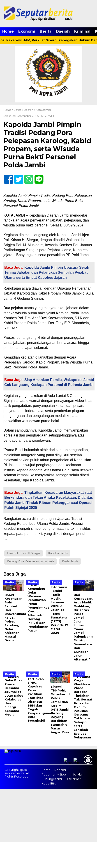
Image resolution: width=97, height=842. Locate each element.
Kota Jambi (43, 109)
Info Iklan (77, 774)
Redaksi (60, 770)
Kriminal (82, 31)
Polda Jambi (70, 561)
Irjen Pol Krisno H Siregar (23, 553)
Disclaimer (73, 779)
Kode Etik (48, 783)
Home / (8, 109)
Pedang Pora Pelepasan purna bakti (30, 561)
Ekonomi (26, 31)
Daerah (63, 31)
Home (8, 31)
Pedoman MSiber (54, 774)
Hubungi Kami (52, 779)
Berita (45, 31)
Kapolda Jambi (58, 553)
